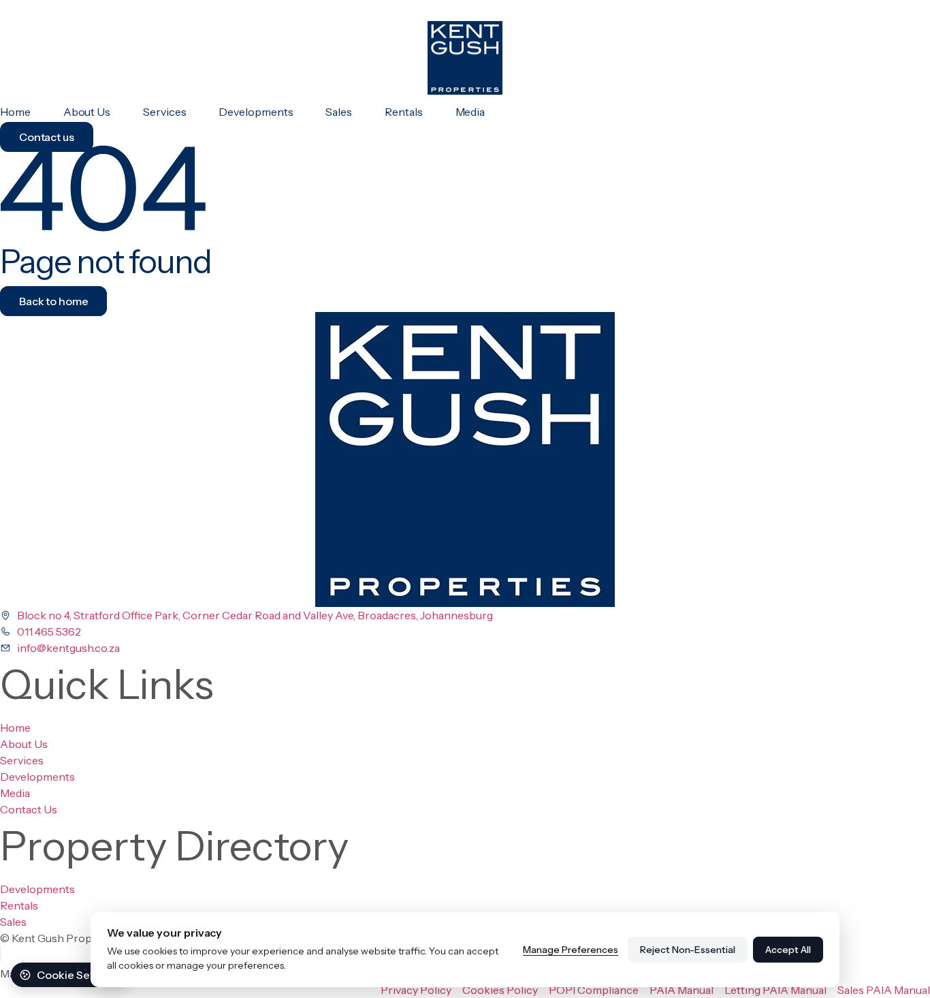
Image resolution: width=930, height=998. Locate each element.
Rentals (403, 112)
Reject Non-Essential (687, 950)
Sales (338, 112)
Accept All (788, 950)
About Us (86, 112)
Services (164, 112)
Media (470, 112)
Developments (256, 112)
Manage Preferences (570, 950)
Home (15, 112)
